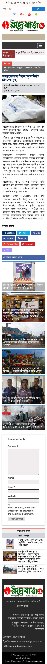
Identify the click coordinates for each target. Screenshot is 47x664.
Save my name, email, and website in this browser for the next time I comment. (21, 510)
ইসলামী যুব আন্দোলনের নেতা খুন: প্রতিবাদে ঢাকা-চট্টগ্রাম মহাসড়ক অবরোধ (23, 425)
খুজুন (38, 9)
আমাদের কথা (10, 601)
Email (11, 487)
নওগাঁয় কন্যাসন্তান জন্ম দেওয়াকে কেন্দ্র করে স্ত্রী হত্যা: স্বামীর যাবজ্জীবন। (21, 400)
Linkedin (9, 238)
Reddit (23, 238)
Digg (37, 233)
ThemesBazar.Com (34, 661)
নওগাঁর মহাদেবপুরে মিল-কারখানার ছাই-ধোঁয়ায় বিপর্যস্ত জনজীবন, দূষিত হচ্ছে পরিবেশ (23, 342)
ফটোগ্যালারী (36, 601)
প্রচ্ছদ (8, 63)
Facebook (9, 233)
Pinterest (28, 244)
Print (7, 250)
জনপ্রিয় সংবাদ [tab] (23, 535)
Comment (13, 446)
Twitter (24, 233)
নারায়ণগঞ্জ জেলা (31, 67)
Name (12, 477)
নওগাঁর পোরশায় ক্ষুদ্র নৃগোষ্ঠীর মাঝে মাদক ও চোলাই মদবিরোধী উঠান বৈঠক (22, 370)
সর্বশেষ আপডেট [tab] (23, 531)
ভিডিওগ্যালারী (22, 606)
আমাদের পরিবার (23, 601)
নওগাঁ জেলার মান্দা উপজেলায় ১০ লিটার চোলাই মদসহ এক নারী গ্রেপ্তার (23, 287)
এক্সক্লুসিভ (20, 67)
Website (12, 496)
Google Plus (12, 244)
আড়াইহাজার (10, 67)
